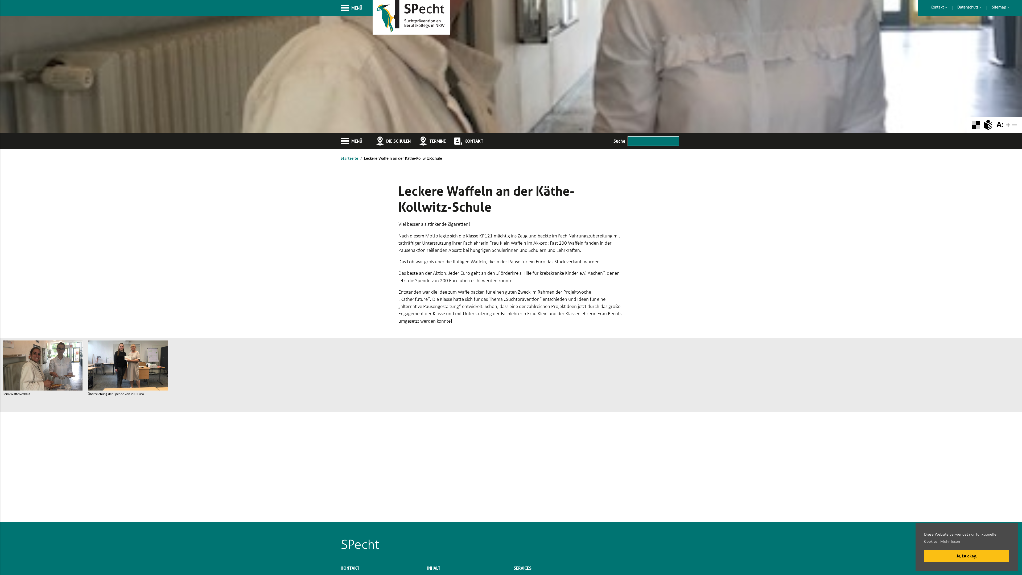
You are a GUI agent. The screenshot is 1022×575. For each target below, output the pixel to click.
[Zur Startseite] (411, 17)
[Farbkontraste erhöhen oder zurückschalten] (976, 125)
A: (1000, 125)
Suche (619, 141)
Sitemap (999, 7)
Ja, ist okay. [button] (967, 556)
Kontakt (937, 7)
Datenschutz (967, 7)
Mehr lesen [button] (950, 542)
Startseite (349, 159)
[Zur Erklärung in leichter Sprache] (988, 125)
